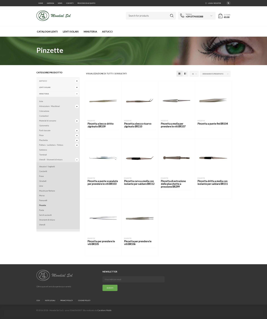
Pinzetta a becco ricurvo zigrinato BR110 (137, 125)
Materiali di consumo (47, 121)
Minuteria (44, 94)
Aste (41, 101)
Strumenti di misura (47, 220)
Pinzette (42, 205)
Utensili (42, 225)
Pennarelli (43, 200)
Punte (41, 210)
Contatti (70, 3)
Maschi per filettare (47, 191)
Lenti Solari (44, 87)
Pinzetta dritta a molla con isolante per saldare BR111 (213, 182)
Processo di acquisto (86, 3)
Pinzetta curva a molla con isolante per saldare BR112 (139, 182)
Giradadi (42, 181)
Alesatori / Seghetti (47, 166)
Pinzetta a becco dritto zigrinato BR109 (101, 125)
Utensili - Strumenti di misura (50, 159)
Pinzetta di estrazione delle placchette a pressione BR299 (173, 183)
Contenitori (44, 116)
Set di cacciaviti (45, 215)
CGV (38, 300)
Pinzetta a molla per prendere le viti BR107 (173, 125)
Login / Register (214, 3)
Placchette (43, 140)
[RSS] (228, 2)
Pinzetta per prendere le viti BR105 (101, 243)
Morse (41, 195)
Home (40, 3)
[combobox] (194, 74)
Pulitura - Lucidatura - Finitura (51, 145)
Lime (41, 186)
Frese (41, 176)
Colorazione (44, 111)
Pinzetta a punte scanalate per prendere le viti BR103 (103, 182)
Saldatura (43, 150)
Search (172, 16)
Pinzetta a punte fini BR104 (213, 123)
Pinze (41, 135)
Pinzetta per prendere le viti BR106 (137, 243)
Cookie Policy (84, 300)
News (60, 3)
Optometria (44, 125)
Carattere (104, 310)
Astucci (43, 81)
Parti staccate (44, 130)
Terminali (43, 155)
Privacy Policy (66, 300)
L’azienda (50, 3)
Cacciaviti (43, 171)
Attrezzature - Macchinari (49, 106)
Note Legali (50, 300)
